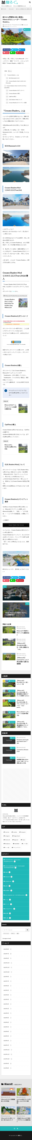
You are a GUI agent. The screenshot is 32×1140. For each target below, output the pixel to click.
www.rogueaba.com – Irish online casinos (16, 895)
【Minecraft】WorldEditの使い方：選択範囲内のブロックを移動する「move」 (22, 724)
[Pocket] (6, 52)
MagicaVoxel (17, 836)
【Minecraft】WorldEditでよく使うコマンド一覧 (22, 682)
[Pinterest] (20, 52)
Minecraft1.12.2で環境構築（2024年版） (8, 1100)
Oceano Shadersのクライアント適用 (16, 102)
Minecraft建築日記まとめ (19, 6)
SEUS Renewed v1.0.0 (12, 78)
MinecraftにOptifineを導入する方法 (10, 447)
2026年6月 (7, 958)
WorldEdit (16, 843)
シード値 (25, 843)
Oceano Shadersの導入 (13, 93)
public (13, 738)
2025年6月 (7, 985)
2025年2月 (7, 1004)
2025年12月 (8, 963)
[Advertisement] (16, 784)
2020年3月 (7, 1036)
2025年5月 (7, 990)
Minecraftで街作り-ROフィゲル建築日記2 (23, 633)
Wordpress (7, 843)
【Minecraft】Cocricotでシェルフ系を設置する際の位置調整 (23, 661)
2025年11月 (8, 967)
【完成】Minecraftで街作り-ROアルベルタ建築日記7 (23, 1119)
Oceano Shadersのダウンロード (15, 90)
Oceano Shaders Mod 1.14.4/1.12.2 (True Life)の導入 (15, 86)
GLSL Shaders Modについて (14, 99)
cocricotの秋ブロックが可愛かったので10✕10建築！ (24, 1101)
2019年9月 (7, 1063)
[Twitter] (14, 49)
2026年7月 (7, 953)
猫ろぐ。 (20, 1135)
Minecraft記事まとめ (6, 6)
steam (23, 839)
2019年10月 (8, 1059)
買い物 (7, 918)
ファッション (6, 933)
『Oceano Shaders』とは (12, 75)
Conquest (23, 832)
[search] (27, 930)
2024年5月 (7, 1013)
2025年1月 (7, 1008)
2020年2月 (7, 1040)
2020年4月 (7, 1031)
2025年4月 (7, 995)
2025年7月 (7, 981)
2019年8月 (7, 1068)
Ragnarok (16, 839)
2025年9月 (7, 976)
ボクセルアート (9, 908)
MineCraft (6, 26)
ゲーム (7, 899)
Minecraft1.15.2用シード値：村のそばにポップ (8, 1119)
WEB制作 (8, 890)
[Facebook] (7, 49)
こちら (13, 291)
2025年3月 (7, 999)
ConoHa (15, 832)
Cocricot (7, 832)
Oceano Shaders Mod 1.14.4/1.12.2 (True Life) (16, 82)
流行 (18, 933)
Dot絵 (7, 872)
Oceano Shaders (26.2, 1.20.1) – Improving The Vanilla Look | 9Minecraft (10, 303)
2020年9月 (7, 1017)
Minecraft (11, 9)
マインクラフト (13, 26)
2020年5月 (7, 1027)
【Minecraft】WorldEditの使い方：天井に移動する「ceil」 (23, 646)
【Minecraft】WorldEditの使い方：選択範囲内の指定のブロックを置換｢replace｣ (23, 693)
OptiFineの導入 (11, 96)
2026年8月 (7, 949)
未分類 (8, 913)
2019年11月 (8, 1054)
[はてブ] (21, 49)
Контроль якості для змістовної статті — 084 (22, 741)
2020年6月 (7, 1022)
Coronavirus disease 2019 (22, 750)
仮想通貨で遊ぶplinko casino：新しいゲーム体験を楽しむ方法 (22, 761)
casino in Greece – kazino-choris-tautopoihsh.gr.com (12, 860)
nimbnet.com (9, 881)
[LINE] (13, 52)
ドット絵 (7, 847)
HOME (4, 9)
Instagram (7, 836)
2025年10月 (8, 972)
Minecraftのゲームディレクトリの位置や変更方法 (11, 407)
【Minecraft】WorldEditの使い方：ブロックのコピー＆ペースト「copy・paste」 (22, 704)
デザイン (13, 933)
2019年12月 (8, 1049)
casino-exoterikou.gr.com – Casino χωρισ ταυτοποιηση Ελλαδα (14, 866)
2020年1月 (7, 1045)
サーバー (8, 904)
